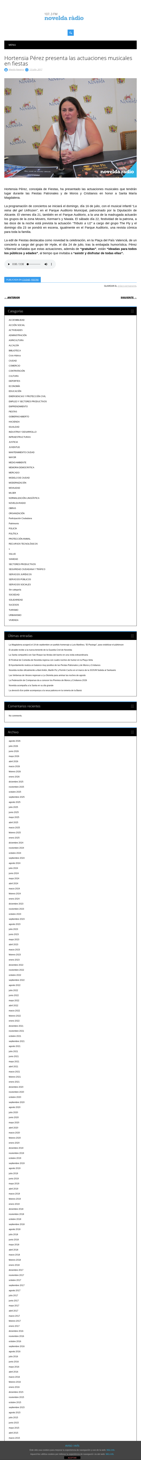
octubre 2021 (15, 1036)
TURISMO (13, 610)
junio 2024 (14, 873)
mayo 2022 (14, 1000)
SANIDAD (13, 559)
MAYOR (12, 457)
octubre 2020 (15, 1097)
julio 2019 (13, 1173)
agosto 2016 (14, 1351)
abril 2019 (13, 1189)
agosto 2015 (14, 1412)
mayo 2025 (14, 817)
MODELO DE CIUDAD (19, 478)
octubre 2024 (15, 853)
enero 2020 (14, 1143)
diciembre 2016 (16, 1331)
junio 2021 (14, 1056)
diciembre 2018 (16, 1209)
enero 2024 (14, 899)
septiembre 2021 (17, 1041)
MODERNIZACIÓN (17, 483)
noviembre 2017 (16, 1275)
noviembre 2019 (16, 1153)
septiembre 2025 (17, 797)
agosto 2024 (14, 863)
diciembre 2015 (16, 1392)
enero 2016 (14, 1387)
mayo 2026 (14, 756)
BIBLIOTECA (15, 350)
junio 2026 (14, 751)
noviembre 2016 (16, 1336)
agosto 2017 (14, 1290)
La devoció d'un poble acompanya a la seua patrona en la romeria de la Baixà (45, 690)
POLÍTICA (13, 534)
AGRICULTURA (16, 340)
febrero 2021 (15, 1077)
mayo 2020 (14, 1122)
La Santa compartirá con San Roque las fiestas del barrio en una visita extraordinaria (48, 655)
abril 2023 (13, 944)
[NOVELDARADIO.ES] (70, 23)
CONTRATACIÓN (17, 371)
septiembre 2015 (17, 1407)
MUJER (12, 493)
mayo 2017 (14, 1305)
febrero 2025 (15, 832)
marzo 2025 (14, 827)
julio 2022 (13, 990)
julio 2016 (13, 1356)
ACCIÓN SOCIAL (17, 325)
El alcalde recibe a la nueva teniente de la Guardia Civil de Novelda (40, 650)
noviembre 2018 (16, 1214)
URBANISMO (15, 615)
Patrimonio (14, 523)
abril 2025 (13, 822)
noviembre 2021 (16, 1031)
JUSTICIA (13, 442)
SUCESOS (14, 605)
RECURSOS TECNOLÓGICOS (23, 544)
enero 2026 (14, 777)
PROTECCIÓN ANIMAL (20, 539)
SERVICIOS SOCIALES (20, 584)
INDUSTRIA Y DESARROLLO (22, 432)
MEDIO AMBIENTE (17, 462)
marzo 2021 (14, 1072)
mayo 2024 (14, 878)
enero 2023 (14, 960)
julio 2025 (13, 807)
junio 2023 (14, 934)
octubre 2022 (15, 975)
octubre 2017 (15, 1280)
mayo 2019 (14, 1183)
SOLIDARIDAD (16, 600)
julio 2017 (13, 1295)
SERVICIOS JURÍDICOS (20, 574)
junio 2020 (14, 1117)
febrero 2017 (15, 1321)
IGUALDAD (14, 427)
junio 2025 (14, 812)
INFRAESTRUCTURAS (20, 437)
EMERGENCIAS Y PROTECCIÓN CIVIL (27, 396)
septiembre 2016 (17, 1346)
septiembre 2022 (17, 980)
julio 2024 (13, 868)
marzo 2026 (14, 766)
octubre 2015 (15, 1402)
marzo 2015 (14, 1438)
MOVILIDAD (14, 488)
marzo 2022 (14, 1010)
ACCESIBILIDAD (17, 320)
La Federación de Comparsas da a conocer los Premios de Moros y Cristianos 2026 (48, 680)
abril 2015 (13, 1433)
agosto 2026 (14, 741)
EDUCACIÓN (15, 391)
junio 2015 (14, 1422)
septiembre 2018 (17, 1224)
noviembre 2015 (16, 1397)
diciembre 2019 (16, 1148)
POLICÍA (13, 528)
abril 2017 (13, 1311)
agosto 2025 (14, 802)
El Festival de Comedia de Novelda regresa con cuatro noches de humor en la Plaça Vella (51, 660)
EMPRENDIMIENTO (18, 406)
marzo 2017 (14, 1316)
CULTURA (14, 376)
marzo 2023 (14, 949)
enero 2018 (14, 1265)
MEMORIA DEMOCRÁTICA (21, 467)
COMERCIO (14, 366)
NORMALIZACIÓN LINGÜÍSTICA (24, 498)
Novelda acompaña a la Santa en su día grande (31, 685)
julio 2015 (13, 1417)
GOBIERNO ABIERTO (19, 416)
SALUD (12, 554)
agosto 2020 (14, 1107)
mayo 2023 (14, 939)
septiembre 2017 (17, 1285)
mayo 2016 (14, 1367)
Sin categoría (15, 590)
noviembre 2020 (16, 1092)
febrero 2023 (15, 954)
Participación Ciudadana (20, 518)
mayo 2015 (14, 1428)
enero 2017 (14, 1326)
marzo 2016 (14, 1377)
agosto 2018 (14, 1229)
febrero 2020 (15, 1138)
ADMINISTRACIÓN (18, 335)
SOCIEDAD (14, 595)
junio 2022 (14, 995)
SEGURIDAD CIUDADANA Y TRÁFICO (27, 569)
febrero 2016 (15, 1382)
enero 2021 (14, 1082)
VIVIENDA (13, 620)
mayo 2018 (14, 1244)
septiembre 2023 (17, 919)
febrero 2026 (15, 771)
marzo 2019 (14, 1194)
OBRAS (12, 508)
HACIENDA (14, 422)
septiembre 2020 (17, 1102)
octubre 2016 (15, 1341)
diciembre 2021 (16, 1026)
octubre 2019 (15, 1158)
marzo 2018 (14, 1255)
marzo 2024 (14, 888)
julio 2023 (13, 929)
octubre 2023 (15, 914)
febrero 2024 (15, 893)
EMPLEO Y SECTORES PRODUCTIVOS (28, 401)
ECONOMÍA (14, 386)
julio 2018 (13, 1234)
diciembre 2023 (16, 904)
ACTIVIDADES (16, 330)
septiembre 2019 (17, 1163)
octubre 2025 (15, 792)
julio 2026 (13, 746)
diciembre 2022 (16, 965)
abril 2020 (13, 1128)
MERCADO (14, 472)
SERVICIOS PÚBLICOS (20, 579)
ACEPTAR (72, 1458)
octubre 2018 (15, 1219)
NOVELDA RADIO (17, 503)
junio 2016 (14, 1361)
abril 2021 (13, 1066)
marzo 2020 (14, 1133)
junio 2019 (14, 1178)
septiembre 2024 (17, 858)
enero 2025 (14, 838)
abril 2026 (13, 761)
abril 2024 (13, 883)
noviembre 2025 (16, 787)
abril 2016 (13, 1372)
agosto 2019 (14, 1168)
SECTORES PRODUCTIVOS (22, 564)
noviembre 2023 (16, 909)
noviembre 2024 (16, 848)
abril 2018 (13, 1250)
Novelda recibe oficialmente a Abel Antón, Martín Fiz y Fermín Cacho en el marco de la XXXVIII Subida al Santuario (62, 670)
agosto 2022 (14, 985)
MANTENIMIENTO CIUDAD (22, 452)
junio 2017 (14, 1300)
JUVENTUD (14, 447)
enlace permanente (127, 285)
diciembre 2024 (16, 843)
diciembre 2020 (16, 1087)
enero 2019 (14, 1204)
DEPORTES (14, 381)
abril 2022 (13, 1005)
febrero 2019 (15, 1199)
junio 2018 (14, 1239)
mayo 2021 (14, 1061)
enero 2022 (14, 1021)
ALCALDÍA (14, 345)
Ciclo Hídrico (15, 355)
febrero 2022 (15, 1016)
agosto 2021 (14, 1046)
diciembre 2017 (16, 1270)
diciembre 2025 (16, 782)
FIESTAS (35, 279)
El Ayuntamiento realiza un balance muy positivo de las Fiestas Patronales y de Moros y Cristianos (54, 665)
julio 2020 (13, 1112)
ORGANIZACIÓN (17, 513)
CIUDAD (26, 279)
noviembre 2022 (16, 970)
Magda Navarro (16, 69)
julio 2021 (13, 1051)
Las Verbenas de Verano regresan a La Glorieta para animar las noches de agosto (47, 675)
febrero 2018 (15, 1260)
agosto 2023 (14, 924)
